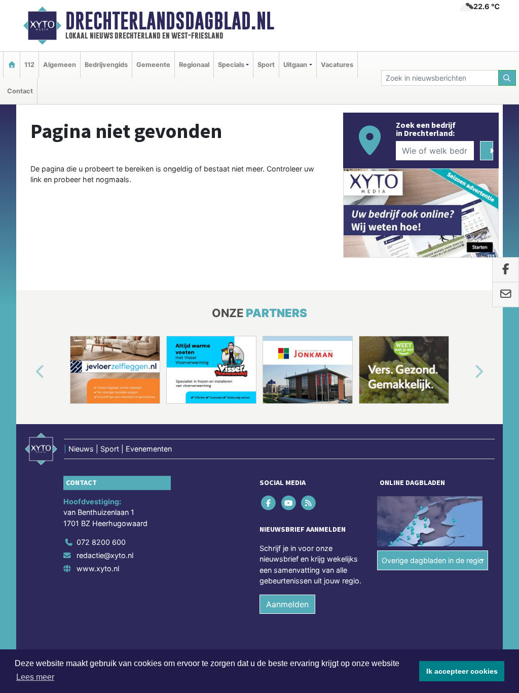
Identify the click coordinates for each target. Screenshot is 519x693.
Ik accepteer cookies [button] (462, 671)
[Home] (12, 65)
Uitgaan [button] (295, 64)
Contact (20, 91)
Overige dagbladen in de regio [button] (433, 560)
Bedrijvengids (106, 64)
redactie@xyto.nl (105, 555)
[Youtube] (289, 502)
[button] (28, 372)
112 (29, 64)
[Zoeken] (507, 78)
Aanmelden (287, 604)
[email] (505, 295)
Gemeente (153, 64)
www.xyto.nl (98, 568)
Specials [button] (231, 64)
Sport (266, 64)
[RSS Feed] (309, 502)
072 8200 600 (101, 542)
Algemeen (59, 64)
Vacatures (337, 64)
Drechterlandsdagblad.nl (169, 21)
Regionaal (194, 64)
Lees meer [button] (35, 677)
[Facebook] (269, 502)
